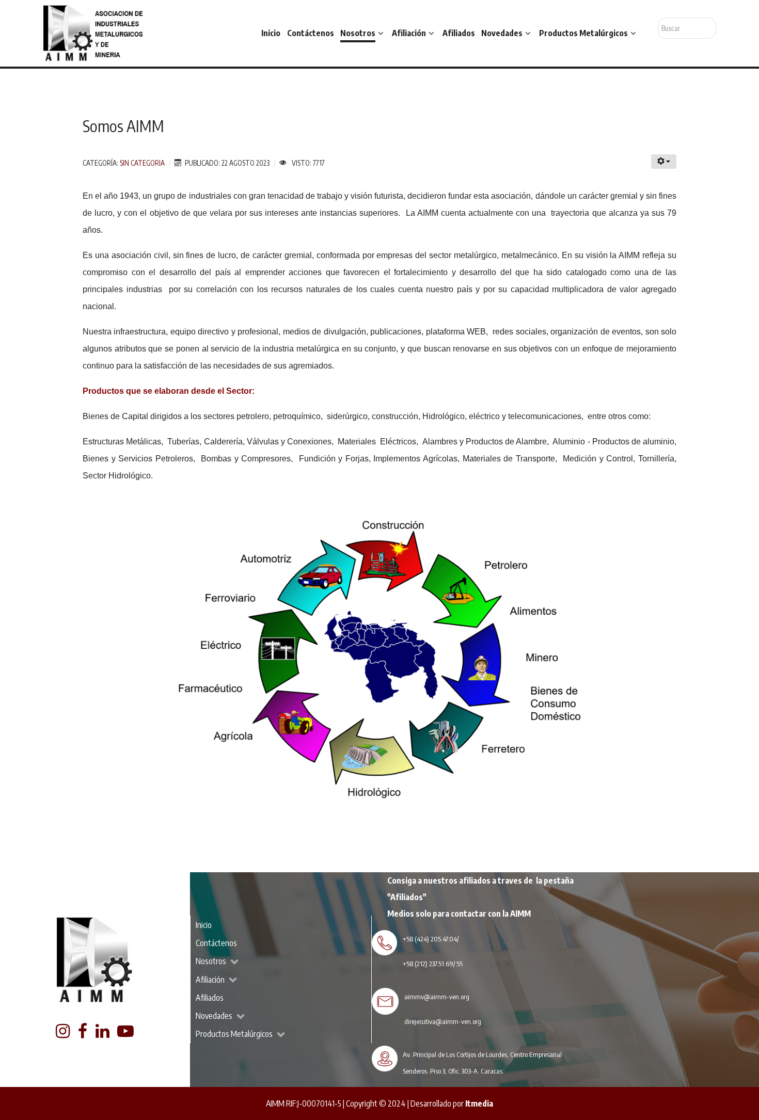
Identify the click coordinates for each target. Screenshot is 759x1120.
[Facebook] (83, 1034)
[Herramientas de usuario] (663, 161)
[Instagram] (64, 1034)
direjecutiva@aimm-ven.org (442, 1021)
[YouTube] (125, 1034)
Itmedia (479, 1103)
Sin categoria (142, 162)
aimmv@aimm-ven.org (436, 996)
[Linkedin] (103, 1034)
